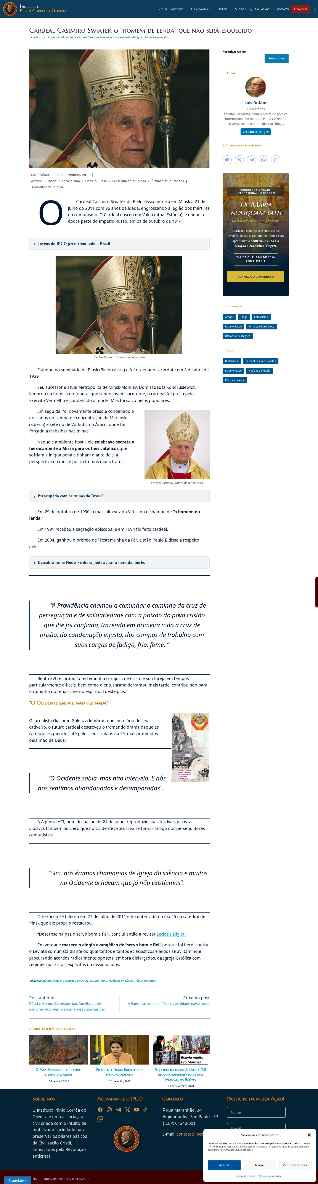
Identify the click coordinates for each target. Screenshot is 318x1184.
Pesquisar (276, 58)
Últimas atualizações (167, 181)
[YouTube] (136, 1109)
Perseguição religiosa (129, 181)
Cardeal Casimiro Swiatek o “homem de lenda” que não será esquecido (122, 37)
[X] (127, 1109)
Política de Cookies (245, 1176)
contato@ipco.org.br (197, 1134)
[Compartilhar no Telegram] (251, 159)
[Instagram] (109, 1109)
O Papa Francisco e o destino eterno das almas (58, 1071)
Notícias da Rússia (121, 980)
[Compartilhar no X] (239, 159)
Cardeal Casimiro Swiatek (70, 980)
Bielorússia (44, 980)
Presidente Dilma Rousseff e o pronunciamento (119, 1071)
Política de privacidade (269, 1176)
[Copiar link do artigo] (275, 159)
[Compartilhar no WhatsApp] (263, 159)
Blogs (52, 181)
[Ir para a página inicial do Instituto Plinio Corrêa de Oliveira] (127, 1138)
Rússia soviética (145, 980)
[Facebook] (100, 1109)
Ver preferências (295, 1165)
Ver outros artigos (256, 132)
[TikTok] (145, 1109)
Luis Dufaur (40, 175)
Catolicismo (71, 181)
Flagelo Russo (96, 181)
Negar (259, 1165)
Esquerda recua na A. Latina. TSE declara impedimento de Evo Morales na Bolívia (180, 1074)
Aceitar (224, 1165)
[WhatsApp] (100, 1119)
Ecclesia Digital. (172, 934)
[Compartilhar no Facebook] (227, 159)
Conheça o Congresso (256, 276)
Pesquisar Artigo (234, 52)
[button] (309, 1135)
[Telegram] (118, 1109)
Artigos (36, 181)
